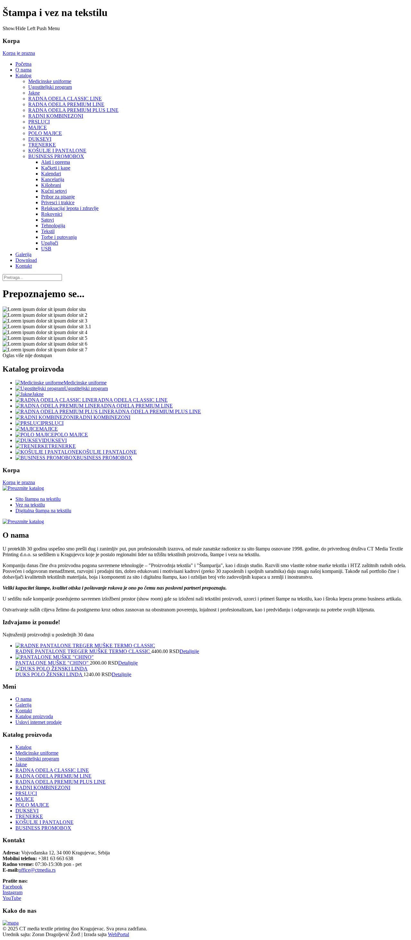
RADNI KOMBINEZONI (55, 116)
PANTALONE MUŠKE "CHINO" (52, 663)
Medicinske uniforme (49, 81)
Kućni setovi (54, 191)
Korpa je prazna (19, 53)
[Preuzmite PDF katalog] (23, 488)
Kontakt (23, 266)
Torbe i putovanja (59, 237)
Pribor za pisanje (58, 196)
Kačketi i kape (55, 168)
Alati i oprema (55, 162)
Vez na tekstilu (30, 505)
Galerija (23, 254)
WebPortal (118, 934)
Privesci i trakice (57, 202)
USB (46, 248)
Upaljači (49, 243)
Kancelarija (52, 179)
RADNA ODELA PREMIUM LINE (66, 104)
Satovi (47, 219)
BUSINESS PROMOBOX (56, 156)
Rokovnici (51, 214)
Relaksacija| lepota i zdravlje (70, 208)
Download (26, 260)
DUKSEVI (39, 139)
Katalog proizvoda (34, 716)
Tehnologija (53, 225)
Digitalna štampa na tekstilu (43, 510)
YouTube (12, 898)
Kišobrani (51, 185)
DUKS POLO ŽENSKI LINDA (49, 674)
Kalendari (51, 173)
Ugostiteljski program (50, 87)
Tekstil (48, 231)
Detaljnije (189, 651)
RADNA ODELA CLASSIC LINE (65, 98)
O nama (23, 69)
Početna (23, 64)
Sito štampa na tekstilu (38, 499)
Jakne (34, 93)
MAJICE (37, 127)
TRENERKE (42, 144)
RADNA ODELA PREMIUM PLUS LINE (73, 110)
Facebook (12, 886)
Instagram (12, 892)
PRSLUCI (39, 121)
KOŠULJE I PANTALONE (57, 150)
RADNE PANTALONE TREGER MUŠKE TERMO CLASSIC (83, 651)
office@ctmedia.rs (37, 870)
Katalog (23, 75)
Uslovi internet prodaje (38, 722)
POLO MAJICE (45, 133)
